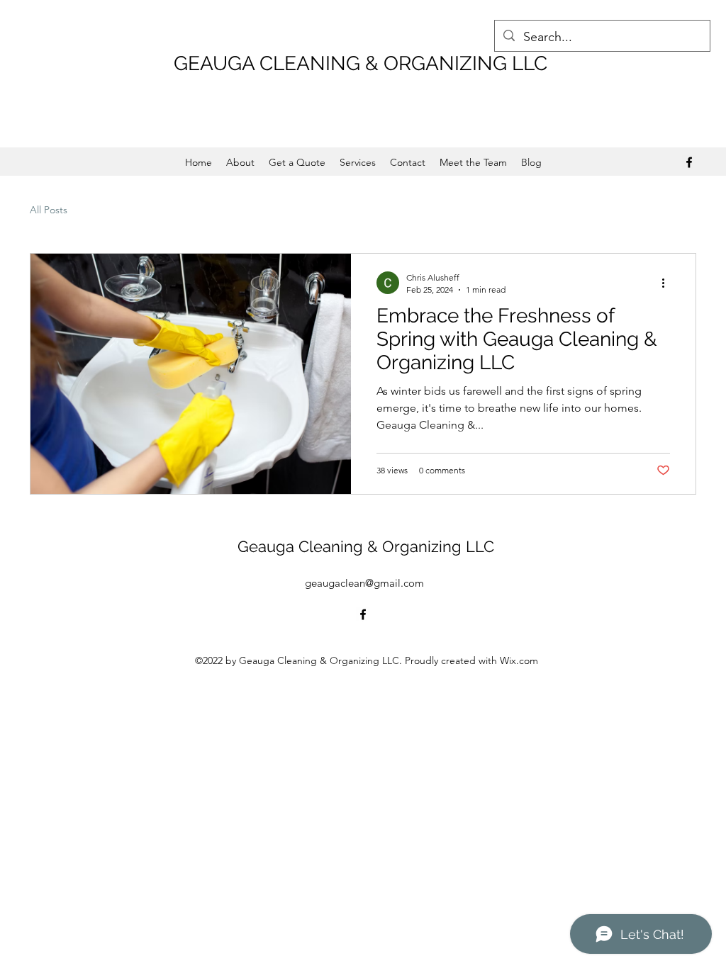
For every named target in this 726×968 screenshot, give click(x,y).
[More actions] (667, 282)
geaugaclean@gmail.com (364, 583)
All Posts (48, 209)
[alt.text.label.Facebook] (689, 162)
